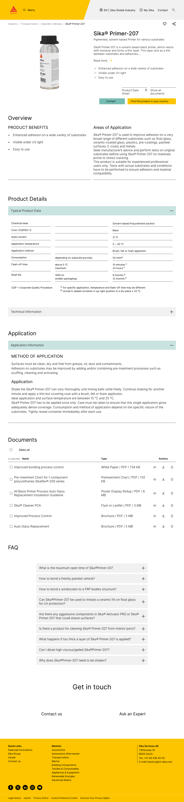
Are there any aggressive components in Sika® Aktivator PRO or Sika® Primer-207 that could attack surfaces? (89, 616)
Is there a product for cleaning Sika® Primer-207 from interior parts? (87, 628)
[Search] (173, 10)
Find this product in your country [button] (149, 101)
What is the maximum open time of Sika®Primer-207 (76, 568)
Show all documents (157, 92)
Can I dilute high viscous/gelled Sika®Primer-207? (74, 650)
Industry (13, 23)
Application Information (27, 345)
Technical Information (26, 312)
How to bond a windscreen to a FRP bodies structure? (77, 589)
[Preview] (155, 467)
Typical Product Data (26, 211)
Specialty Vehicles (52, 23)
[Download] (163, 467)
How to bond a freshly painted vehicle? (67, 578)
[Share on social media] (174, 24)
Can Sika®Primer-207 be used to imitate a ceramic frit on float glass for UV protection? (87, 601)
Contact (111, 101)
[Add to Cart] (172, 467)
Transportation (30, 23)
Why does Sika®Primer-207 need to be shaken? (72, 660)
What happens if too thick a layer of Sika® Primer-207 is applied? (85, 639)
